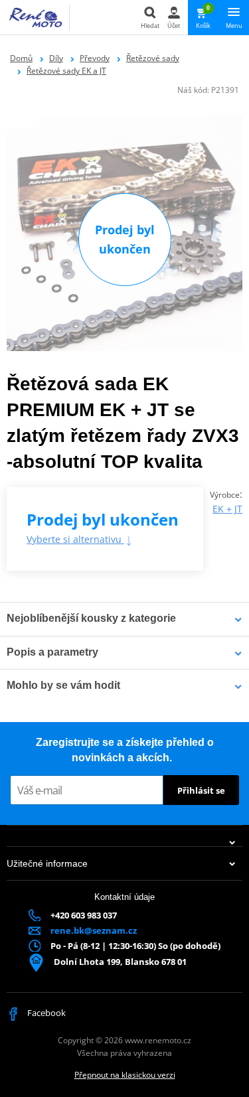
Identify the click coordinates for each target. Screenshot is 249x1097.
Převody (95, 58)
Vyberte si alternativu (75, 539)
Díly (56, 58)
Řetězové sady (152, 58)
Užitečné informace (47, 863)
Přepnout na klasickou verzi (124, 1074)
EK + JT (227, 508)
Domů (21, 58)
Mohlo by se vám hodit (63, 685)
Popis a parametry (52, 652)
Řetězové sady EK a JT (66, 70)
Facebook (45, 1013)
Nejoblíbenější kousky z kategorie (91, 618)
